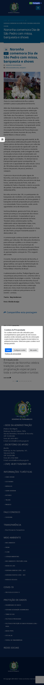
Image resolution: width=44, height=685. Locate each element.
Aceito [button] (8, 350)
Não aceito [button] (33, 350)
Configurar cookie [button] (19, 350)
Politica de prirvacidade (13, 354)
